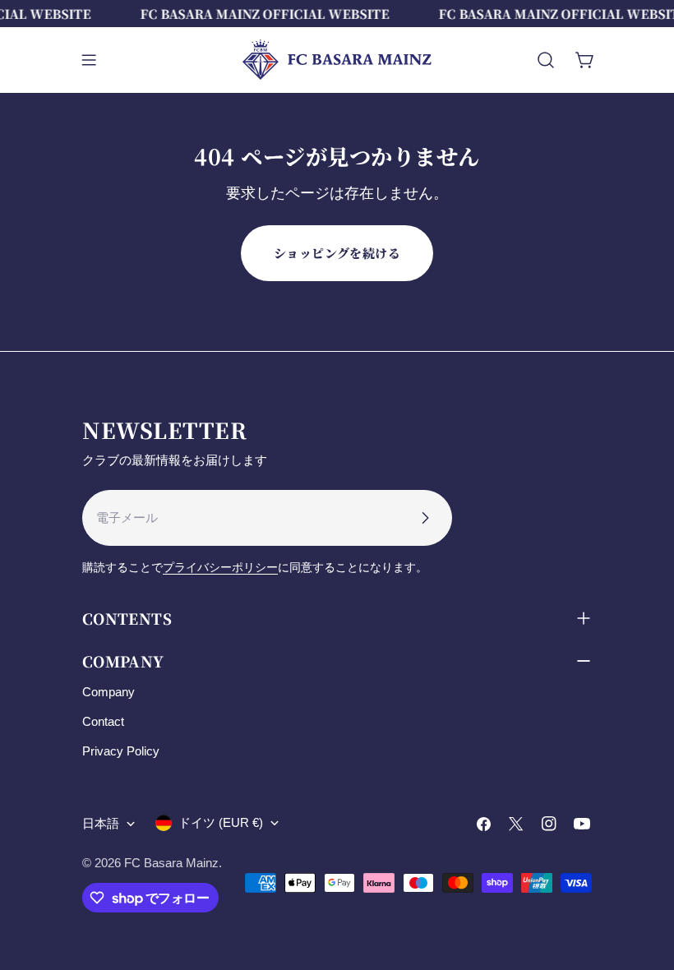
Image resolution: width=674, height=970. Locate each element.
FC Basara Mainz (171, 863)
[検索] (545, 60)
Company (108, 692)
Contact (103, 721)
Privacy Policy (120, 751)
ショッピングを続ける (337, 252)
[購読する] (424, 517)
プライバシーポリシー (220, 567)
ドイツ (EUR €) (220, 822)
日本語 (100, 823)
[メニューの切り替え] (88, 60)
